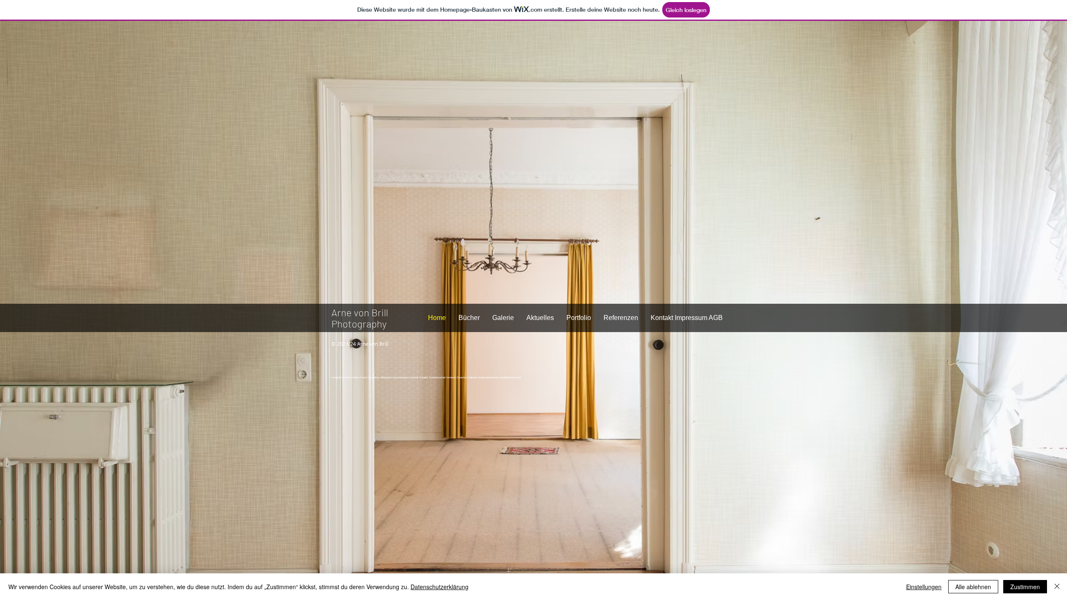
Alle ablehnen (973, 586)
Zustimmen (1025, 586)
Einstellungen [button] (924, 586)
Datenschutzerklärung (439, 586)
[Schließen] (1057, 586)
